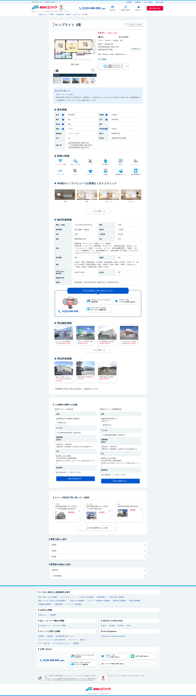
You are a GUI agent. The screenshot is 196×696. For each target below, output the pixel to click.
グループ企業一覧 (44, 643)
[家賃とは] (63, 115)
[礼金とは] (106, 120)
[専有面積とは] (106, 129)
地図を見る (136, 49)
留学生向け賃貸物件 (119, 600)
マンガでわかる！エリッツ (61, 643)
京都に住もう (42, 615)
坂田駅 (54, 545)
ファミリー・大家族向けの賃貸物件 (98, 600)
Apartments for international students (113, 636)
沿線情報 (53, 615)
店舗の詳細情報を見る (75, 478)
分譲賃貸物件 (58, 604)
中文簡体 (112, 625)
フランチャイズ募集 (59, 625)
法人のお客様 (148, 2)
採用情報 (76, 643)
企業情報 (129, 2)
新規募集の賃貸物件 (44, 604)
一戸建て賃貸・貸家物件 (116, 597)
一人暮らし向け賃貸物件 (76, 600)
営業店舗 (50, 636)
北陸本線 (55, 570)
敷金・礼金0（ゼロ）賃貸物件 (48, 597)
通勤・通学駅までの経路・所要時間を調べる (112, 54)
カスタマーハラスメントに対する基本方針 (51, 640)
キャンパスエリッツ (67, 597)
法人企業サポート (44, 625)
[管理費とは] (106, 115)
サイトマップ (72, 640)
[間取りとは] (63, 129)
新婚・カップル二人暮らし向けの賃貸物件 (51, 600)
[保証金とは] (63, 124)
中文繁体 (120, 625)
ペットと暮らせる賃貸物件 (85, 597)
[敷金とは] (63, 120)
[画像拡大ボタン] (93, 70)
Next (96, 80)
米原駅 (54, 551)
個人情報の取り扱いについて (65, 636)
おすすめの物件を (97, 528)
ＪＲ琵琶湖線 (56, 576)
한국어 (128, 625)
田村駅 (54, 556)
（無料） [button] (155, 8)
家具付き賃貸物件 (135, 600)
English (103, 625)
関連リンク (83, 640)
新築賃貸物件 (101, 597)
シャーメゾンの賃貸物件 (74, 604)
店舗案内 (138, 2)
